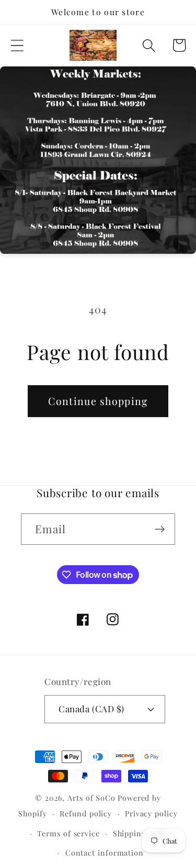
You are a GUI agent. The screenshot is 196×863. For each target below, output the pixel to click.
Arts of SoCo (91, 798)
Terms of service (68, 833)
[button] (17, 45)
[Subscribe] (160, 529)
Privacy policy (151, 814)
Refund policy (86, 814)
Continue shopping (97, 401)
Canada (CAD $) (91, 708)
